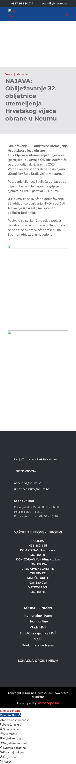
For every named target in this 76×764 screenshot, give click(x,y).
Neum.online (38, 621)
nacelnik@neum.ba (27, 483)
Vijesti (9, 74)
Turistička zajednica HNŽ (38, 633)
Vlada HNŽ (38, 627)
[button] (10, 715)
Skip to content (10, 711)
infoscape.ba (48, 703)
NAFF (38, 639)
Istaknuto (22, 74)
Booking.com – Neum (38, 645)
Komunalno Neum (38, 615)
